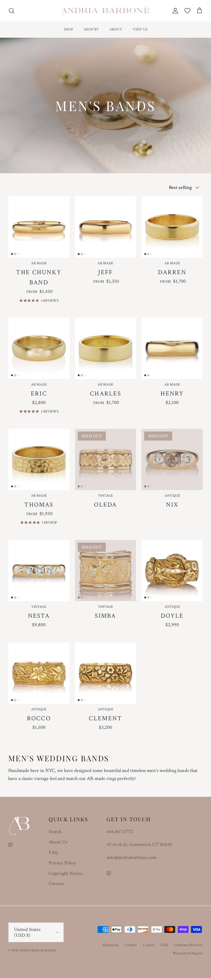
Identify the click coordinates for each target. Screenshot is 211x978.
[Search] (11, 10)
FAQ (53, 852)
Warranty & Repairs (188, 953)
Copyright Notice (66, 873)
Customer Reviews (188, 945)
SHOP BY (91, 29)
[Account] (174, 10)
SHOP (68, 29)
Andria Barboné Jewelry (37, 950)
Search (55, 831)
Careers (56, 883)
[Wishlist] (187, 10)
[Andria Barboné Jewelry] (105, 11)
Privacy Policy (62, 863)
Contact (131, 945)
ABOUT (115, 29)
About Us (58, 842)
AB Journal (110, 945)
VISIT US (140, 29)
